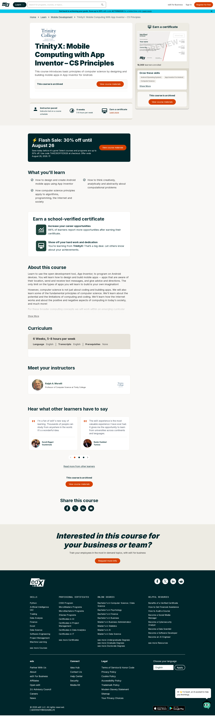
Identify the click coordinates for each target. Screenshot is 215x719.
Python (33, 603)
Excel (32, 626)
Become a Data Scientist (159, 629)
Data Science (36, 630)
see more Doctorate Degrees (111, 646)
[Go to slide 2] (79, 457)
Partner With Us (38, 667)
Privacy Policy (108, 672)
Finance (33, 622)
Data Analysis (36, 618)
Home (33, 17)
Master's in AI (104, 630)
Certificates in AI (66, 619)
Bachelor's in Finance (108, 614)
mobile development (61, 17)
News (33, 698)
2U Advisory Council (40, 689)
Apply (180, 667)
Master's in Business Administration (114, 622)
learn (43, 17)
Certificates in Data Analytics (72, 630)
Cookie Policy (108, 676)
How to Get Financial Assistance (163, 607)
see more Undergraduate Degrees (114, 640)
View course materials (110, 84)
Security (74, 680)
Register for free (203, 5)
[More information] (49, 156)
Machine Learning (38, 642)
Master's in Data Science (109, 634)
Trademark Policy (110, 685)
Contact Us (76, 672)
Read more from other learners (79, 466)
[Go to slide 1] (74, 457)
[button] (102, 5)
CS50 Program (66, 603)
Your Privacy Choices (112, 698)
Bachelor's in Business (108, 618)
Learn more (147, 11)
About (33, 672)
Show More (33, 316)
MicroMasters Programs (70, 607)
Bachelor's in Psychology (110, 610)
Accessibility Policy (111, 680)
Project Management (40, 638)
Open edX (35, 685)
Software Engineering (40, 634)
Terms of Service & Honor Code (117, 667)
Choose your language (165, 661)
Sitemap (105, 693)
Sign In (189, 5)
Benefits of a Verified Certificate (163, 603)
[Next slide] (87, 457)
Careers (34, 693)
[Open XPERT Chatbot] (206, 703)
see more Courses (38, 648)
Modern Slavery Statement (115, 689)
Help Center (76, 676)
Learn (18, 4)
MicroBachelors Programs (71, 611)
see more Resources (158, 643)
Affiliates (34, 680)
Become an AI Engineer (159, 637)
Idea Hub (75, 667)
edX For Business (175, 5)
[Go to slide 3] (83, 457)
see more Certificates (69, 640)
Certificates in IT (66, 634)
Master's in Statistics (107, 626)
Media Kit (75, 685)
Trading (33, 614)
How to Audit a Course (159, 611)
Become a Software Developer (162, 633)
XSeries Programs (67, 615)
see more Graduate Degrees (111, 643)
